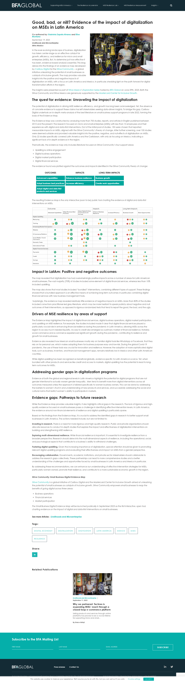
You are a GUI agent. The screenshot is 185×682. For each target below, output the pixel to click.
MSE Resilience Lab (110, 5)
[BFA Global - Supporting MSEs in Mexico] (27, 5)
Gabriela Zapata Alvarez (59, 34)
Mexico (121, 531)
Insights (154, 5)
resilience (39, 539)
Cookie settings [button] (134, 679)
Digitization (84, 531)
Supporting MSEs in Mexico (61, 5)
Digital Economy (43, 531)
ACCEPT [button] (148, 679)
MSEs (133, 531)
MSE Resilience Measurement (135, 5)
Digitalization (65, 531)
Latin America (104, 531)
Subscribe (163, 647)
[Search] (171, 5)
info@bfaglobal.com (87, 676)
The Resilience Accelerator (87, 5)
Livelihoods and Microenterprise (66, 516)
